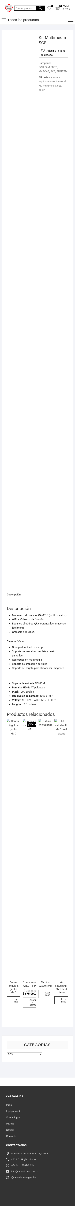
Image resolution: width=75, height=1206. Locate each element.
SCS (53, 71)
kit (40, 85)
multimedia (49, 85)
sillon (42, 89)
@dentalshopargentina (23, 1177)
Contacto (11, 1136)
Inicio (9, 1104)
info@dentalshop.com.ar (24, 1171)
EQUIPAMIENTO (48, 67)
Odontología (13, 1117)
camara (55, 77)
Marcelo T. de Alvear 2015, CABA (29, 1153)
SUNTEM (62, 71)
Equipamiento (13, 1111)
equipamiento (47, 81)
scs (59, 85)
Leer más (16, 1000)
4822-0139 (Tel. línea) (23, 1159)
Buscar (40, 8)
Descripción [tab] (14, 594)
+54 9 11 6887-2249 (22, 1165)
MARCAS (44, 71)
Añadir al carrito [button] (33, 1002)
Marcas (10, 1123)
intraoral (61, 81)
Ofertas (10, 1129)
